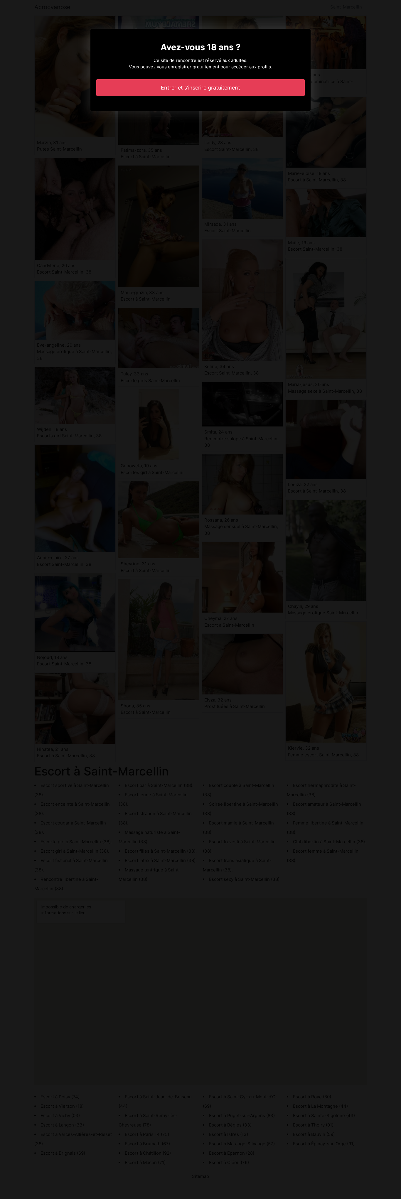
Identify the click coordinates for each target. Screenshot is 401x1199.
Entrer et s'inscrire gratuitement (200, 88)
